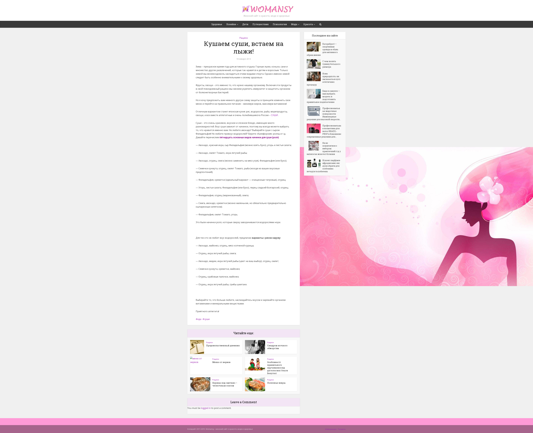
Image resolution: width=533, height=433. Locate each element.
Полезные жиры (276, 382)
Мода (294, 24)
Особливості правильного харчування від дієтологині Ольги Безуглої (277, 368)
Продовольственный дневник (223, 345)
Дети (245, 24)
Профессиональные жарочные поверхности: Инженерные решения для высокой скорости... (324, 114)
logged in (206, 408)
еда (199, 319)
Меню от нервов (221, 362)
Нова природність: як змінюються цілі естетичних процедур (323, 79)
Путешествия (260, 24)
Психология (280, 24)
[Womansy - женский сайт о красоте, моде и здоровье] (266, 7)
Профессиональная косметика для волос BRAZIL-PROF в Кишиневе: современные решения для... (324, 131)
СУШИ (274, 115)
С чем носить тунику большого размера (331, 64)
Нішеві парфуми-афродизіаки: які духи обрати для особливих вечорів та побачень (324, 166)
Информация (330, 429)
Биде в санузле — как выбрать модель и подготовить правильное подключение (323, 96)
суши (207, 319)
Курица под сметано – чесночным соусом (224, 384)
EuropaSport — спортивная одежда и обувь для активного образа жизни (322, 49)
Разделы (342, 429)
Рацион (243, 37)
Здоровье (216, 24)
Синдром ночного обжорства (277, 347)
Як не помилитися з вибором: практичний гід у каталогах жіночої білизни (324, 148)
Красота (308, 24)
